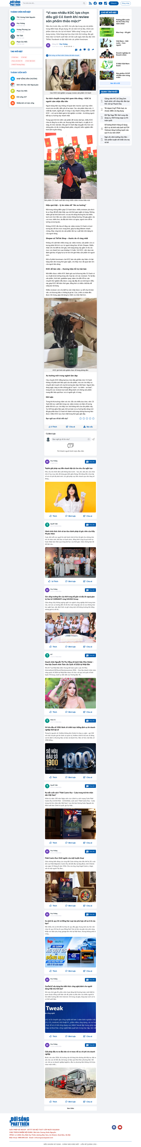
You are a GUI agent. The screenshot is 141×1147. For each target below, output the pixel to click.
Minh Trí (53, 720)
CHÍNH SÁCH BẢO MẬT (70, 1144)
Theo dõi (91, 462)
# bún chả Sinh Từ (17, 61)
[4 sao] (90, 418)
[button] (87, 516)
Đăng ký (114, 3)
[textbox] (70, 439)
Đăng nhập (125, 3)
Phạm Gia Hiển (22, 42)
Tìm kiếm (84, 3)
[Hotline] (105, 3)
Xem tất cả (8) (115, 83)
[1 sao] (80, 418)
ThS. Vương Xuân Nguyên (26, 17)
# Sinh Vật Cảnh (30, 61)
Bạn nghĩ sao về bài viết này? (57, 418)
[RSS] (90, 3)
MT (51, 654)
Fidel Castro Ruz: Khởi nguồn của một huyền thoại (64, 858)
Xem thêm (70, 1108)
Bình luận (52, 434)
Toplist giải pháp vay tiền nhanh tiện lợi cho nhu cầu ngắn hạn (69, 468)
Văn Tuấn (20, 35)
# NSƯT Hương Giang (18, 64)
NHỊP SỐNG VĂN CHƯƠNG (27, 79)
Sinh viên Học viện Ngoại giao (27, 85)
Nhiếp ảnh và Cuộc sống (25, 103)
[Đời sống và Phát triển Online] (14, 3)
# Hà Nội (23, 57)
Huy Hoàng (63, 44)
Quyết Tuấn (54, 524)
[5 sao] (93, 418)
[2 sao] (84, 418)
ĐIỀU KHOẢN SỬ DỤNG (52, 1144)
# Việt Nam (15, 57)
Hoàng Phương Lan (24, 29)
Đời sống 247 (22, 97)
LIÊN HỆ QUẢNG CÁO (88, 1144)
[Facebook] (95, 3)
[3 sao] (87, 418)
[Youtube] (100, 3)
